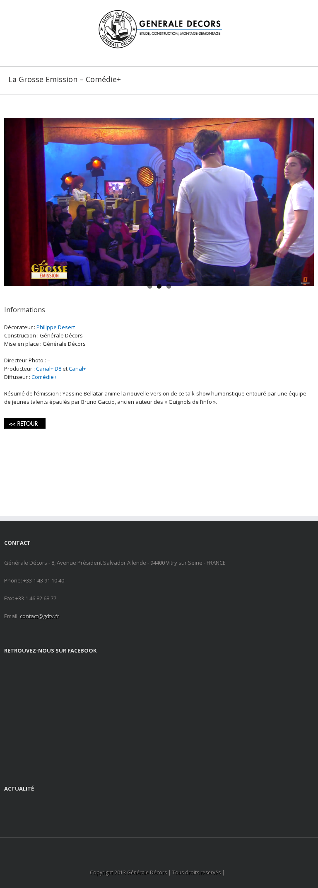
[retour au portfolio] (25, 422)
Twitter (165, 848)
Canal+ (77, 368)
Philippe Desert (55, 327)
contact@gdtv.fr (39, 616)
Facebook (151, 848)
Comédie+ (44, 377)
